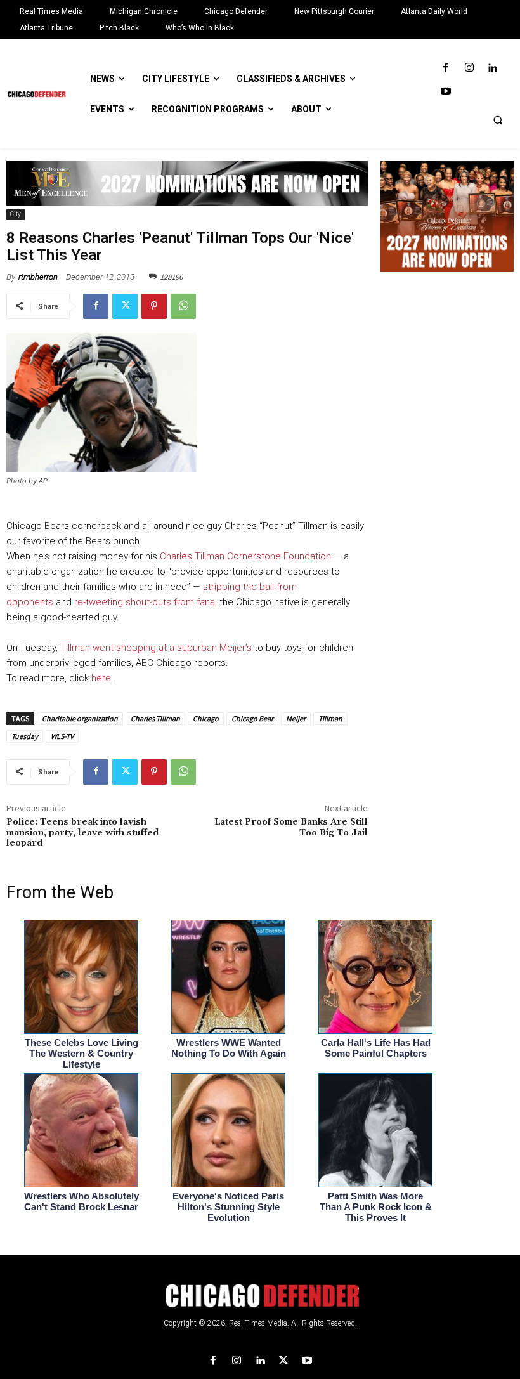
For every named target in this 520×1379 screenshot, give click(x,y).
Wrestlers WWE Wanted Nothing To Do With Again (228, 1048)
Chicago (206, 718)
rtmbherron (38, 277)
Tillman (330, 718)
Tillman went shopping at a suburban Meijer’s (155, 647)
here (101, 678)
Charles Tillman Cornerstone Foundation (245, 556)
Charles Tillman (155, 718)
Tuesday (24, 736)
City (15, 214)
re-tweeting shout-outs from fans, (146, 602)
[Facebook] (445, 68)
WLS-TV (62, 736)
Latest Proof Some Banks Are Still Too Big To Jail (291, 827)
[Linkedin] (492, 68)
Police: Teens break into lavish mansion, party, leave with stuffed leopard (82, 832)
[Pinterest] (154, 306)
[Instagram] (469, 68)
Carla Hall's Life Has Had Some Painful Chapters (376, 1048)
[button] (498, 120)
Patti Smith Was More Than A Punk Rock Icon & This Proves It (376, 1207)
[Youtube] (445, 91)
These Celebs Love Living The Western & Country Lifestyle (81, 1053)
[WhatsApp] (183, 306)
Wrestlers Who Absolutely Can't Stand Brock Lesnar (81, 1201)
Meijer (296, 718)
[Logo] (260, 1296)
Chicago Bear (252, 718)
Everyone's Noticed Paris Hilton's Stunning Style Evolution (228, 1207)
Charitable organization (80, 718)
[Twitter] (125, 306)
